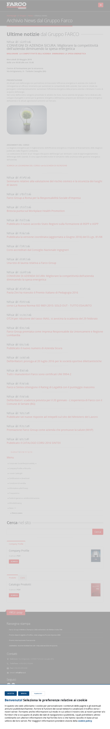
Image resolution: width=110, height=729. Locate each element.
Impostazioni (38, 693)
